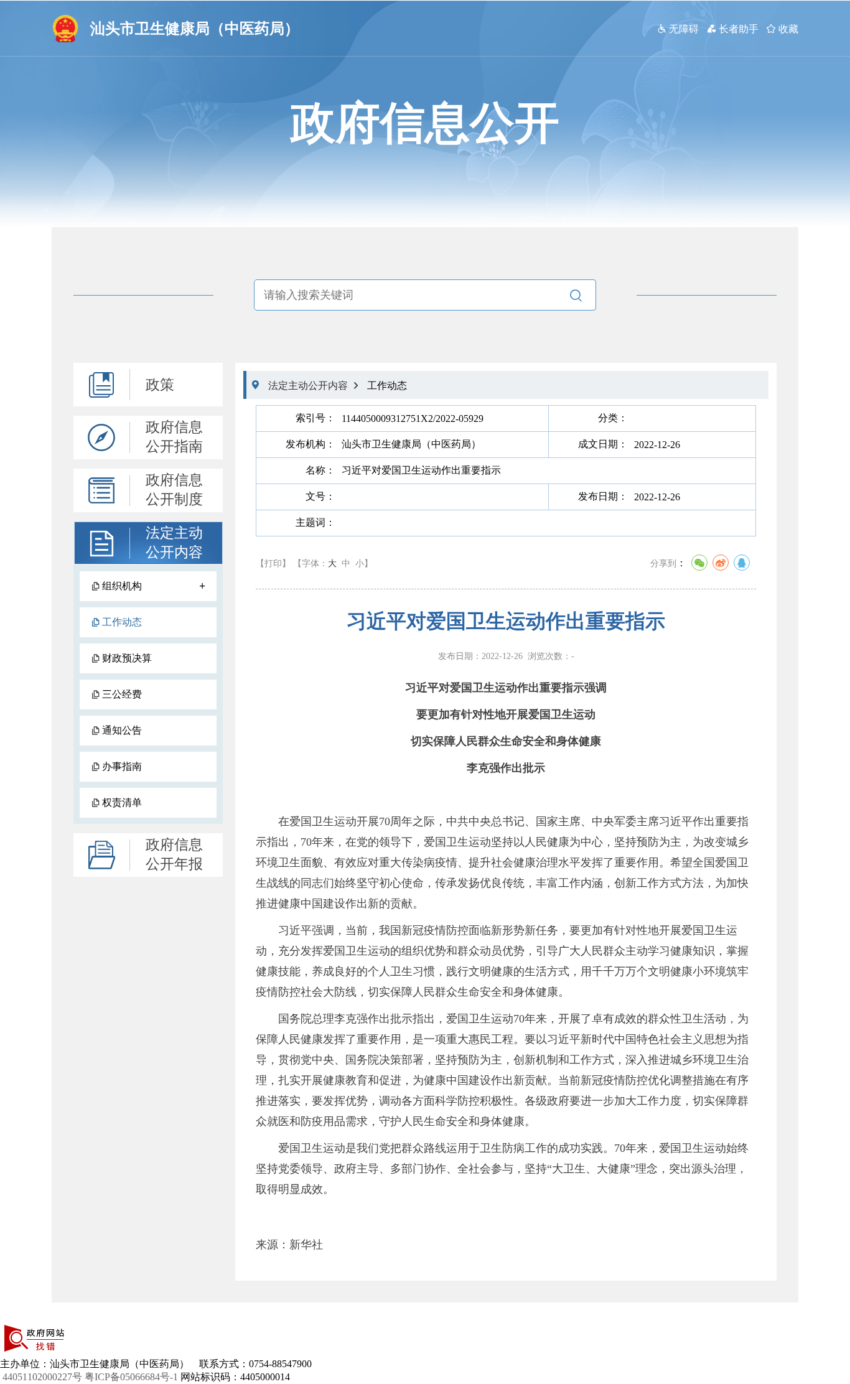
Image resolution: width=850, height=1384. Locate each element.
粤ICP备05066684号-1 (131, 1377)
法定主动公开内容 (174, 542)
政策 (160, 385)
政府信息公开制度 (174, 489)
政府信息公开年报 (174, 854)
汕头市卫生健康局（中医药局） (194, 29)
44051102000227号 (42, 1377)
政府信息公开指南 (174, 436)
